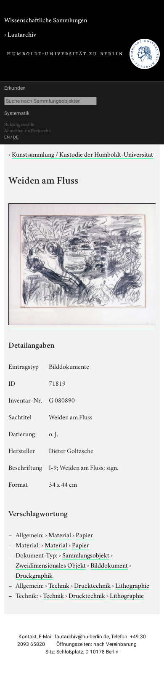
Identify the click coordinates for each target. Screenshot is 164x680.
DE (16, 137)
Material (59, 534)
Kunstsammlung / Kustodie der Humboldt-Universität (82, 153)
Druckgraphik (34, 574)
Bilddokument (109, 564)
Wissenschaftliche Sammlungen (45, 19)
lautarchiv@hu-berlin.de (82, 637)
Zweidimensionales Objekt (51, 564)
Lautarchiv (22, 33)
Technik (58, 584)
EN (7, 137)
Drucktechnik (92, 584)
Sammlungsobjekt (85, 554)
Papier (84, 534)
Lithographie (132, 584)
